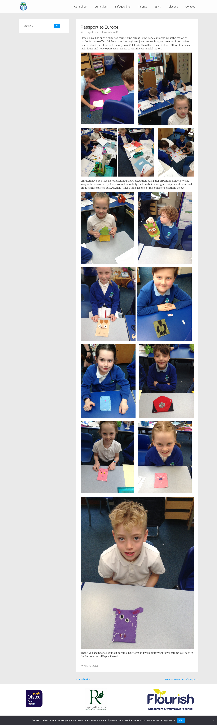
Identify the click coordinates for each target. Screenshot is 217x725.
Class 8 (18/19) (91, 665)
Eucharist (83, 679)
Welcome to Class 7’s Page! (181, 679)
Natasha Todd (111, 32)
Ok (180, 720)
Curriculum (100, 6)
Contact (190, 6)
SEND (157, 6)
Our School (80, 6)
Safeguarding (122, 6)
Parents (142, 6)
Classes (173, 6)
